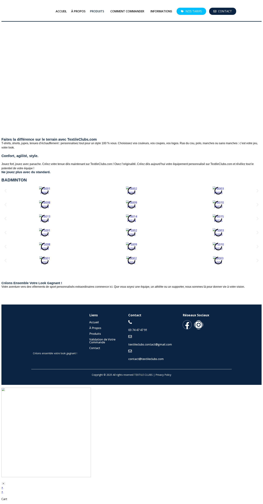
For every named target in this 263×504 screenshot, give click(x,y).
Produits (97, 11)
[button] (98, 11)
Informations (161, 11)
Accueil (61, 11)
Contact (94, 348)
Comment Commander (127, 11)
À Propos (78, 11)
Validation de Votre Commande (102, 340)
